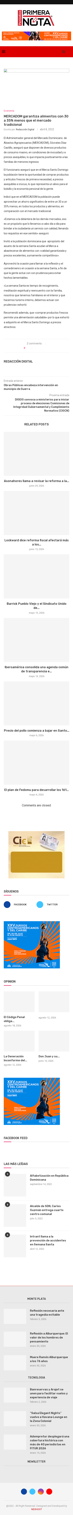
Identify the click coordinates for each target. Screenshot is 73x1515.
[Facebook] (46, 51)
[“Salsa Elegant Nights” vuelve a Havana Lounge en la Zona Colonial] (15, 1418)
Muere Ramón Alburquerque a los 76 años (49, 1359)
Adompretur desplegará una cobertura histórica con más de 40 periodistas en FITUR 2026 (49, 1442)
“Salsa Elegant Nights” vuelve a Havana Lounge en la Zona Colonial (48, 1417)
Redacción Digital (25, 129)
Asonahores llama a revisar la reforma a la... (36, 481)
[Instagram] (54, 51)
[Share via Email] (48, 347)
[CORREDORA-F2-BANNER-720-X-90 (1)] (36, 33)
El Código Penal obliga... (14, 1019)
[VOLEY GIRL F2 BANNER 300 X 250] (32, 922)
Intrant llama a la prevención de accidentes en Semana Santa (48, 1240)
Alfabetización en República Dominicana (49, 1177)
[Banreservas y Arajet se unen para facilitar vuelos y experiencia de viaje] (15, 1395)
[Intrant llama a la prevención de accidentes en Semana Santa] (15, 1246)
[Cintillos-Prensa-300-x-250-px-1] (36, 832)
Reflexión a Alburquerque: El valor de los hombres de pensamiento (49, 1337)
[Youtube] (58, 51)
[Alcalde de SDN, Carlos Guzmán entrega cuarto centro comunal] (15, 1215)
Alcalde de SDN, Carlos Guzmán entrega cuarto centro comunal (46, 1210)
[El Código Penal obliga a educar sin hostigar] (19, 1001)
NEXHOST (36, 1509)
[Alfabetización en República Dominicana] (15, 1185)
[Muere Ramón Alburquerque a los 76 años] (15, 1362)
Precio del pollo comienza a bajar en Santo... (36, 730)
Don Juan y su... (49, 1056)
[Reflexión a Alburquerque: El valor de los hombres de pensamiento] (15, 1339)
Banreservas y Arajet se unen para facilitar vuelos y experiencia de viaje (49, 1393)
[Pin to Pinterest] (44, 347)
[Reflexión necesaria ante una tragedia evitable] (15, 1316)
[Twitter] (50, 51)
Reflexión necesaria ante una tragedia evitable (47, 1312)
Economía (9, 111)
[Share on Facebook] (37, 347)
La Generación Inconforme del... (15, 1058)
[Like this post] (29, 347)
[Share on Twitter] (40, 347)
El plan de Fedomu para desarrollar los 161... (36, 790)
